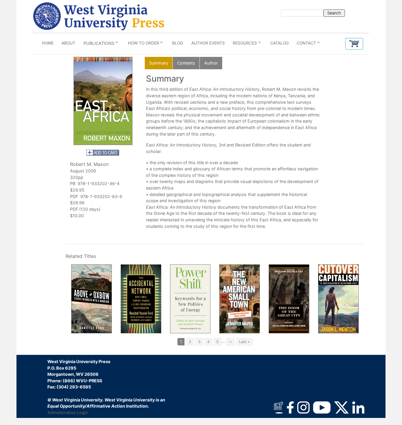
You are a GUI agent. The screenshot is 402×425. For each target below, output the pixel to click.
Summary (158, 62)
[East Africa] (103, 101)
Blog (177, 43)
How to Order (141, 44)
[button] (354, 44)
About (68, 43)
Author (211, 62)
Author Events (208, 43)
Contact (304, 44)
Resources (243, 44)
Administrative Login (67, 412)
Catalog (279, 43)
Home (48, 43)
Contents (186, 62)
